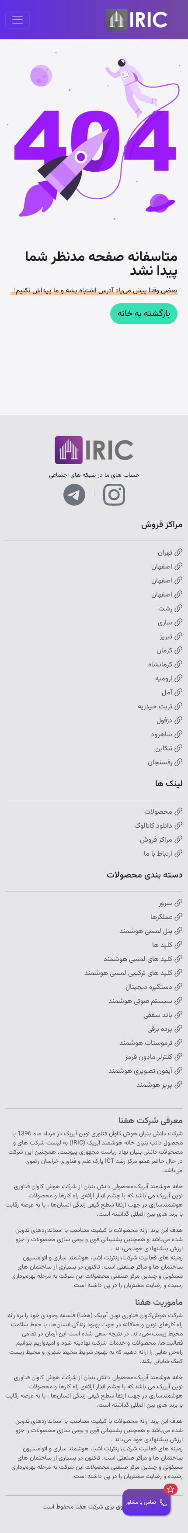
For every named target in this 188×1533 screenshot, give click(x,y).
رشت (166, 609)
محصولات (159, 812)
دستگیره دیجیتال (149, 987)
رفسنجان (161, 763)
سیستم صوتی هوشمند (141, 1001)
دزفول (165, 721)
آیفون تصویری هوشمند (141, 1071)
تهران (166, 553)
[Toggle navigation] (17, 19)
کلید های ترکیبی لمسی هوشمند (129, 973)
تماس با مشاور (141, 1502)
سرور (166, 903)
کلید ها (163, 945)
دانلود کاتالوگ (154, 826)
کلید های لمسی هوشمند (139, 959)
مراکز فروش (157, 840)
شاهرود (162, 735)
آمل (168, 693)
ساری (166, 623)
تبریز (167, 637)
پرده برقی (160, 1029)
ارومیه (164, 679)
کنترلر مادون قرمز (149, 1057)
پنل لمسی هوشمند (146, 931)
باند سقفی (158, 1015)
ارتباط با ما (159, 854)
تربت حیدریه (156, 707)
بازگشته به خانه (144, 314)
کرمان (165, 651)
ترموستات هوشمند (146, 1043)
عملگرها (162, 917)
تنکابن (164, 749)
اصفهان (162, 567)
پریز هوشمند (155, 1085)
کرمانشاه (161, 665)
